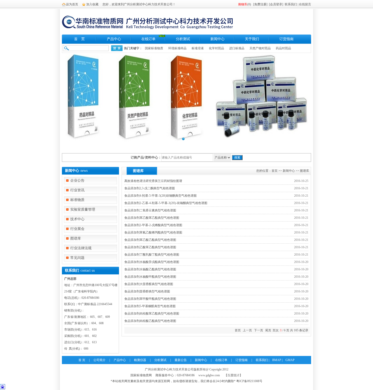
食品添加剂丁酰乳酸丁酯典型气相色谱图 (151, 254)
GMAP (290, 360)
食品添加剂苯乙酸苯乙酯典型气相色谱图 (151, 218)
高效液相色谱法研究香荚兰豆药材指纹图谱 (153, 181)
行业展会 (77, 229)
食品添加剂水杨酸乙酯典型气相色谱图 (150, 269)
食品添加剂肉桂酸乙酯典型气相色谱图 (150, 321)
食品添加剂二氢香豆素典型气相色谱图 (150, 210)
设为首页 (72, 4)
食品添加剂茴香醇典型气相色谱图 (147, 291)
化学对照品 (216, 48)
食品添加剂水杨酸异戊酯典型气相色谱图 (151, 262)
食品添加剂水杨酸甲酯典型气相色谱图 (150, 276)
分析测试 (183, 39)
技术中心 (77, 219)
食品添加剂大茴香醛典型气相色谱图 (148, 284)
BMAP (276, 360)
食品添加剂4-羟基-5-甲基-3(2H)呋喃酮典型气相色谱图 (160, 195)
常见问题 (77, 258)
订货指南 (286, 39)
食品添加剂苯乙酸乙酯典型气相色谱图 (150, 240)
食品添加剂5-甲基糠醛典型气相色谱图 (150, 306)
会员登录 (276, 4)
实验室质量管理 (82, 209)
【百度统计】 (233, 375)
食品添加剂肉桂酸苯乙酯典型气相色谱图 (151, 313)
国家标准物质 (154, 48)
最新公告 (181, 360)
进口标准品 (236, 48)
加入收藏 (92, 4)
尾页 (268, 330)
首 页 (79, 39)
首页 (275, 171)
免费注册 (260, 4)
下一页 (258, 330)
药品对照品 (283, 48)
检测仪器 (140, 360)
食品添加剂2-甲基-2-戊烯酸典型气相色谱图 (153, 225)
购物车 (242, 4)
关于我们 (252, 39)
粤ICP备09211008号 (249, 381)
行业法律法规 (81, 248)
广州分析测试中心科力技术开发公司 (169, 369)
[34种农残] (186, 98)
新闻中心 (217, 39)
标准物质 (77, 200)
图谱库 (75, 238)
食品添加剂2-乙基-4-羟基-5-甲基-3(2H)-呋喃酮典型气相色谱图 (165, 203)
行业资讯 (77, 190)
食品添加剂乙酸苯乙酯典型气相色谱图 (150, 247)
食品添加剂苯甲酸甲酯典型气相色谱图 (150, 299)
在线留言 (305, 4)
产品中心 (114, 39)
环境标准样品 (177, 48)
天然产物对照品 (260, 48)
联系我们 (291, 4)
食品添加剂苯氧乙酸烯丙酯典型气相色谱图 (153, 232)
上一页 (247, 330)
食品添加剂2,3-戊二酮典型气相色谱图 (149, 188)
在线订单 (148, 39)
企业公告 (77, 180)
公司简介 (99, 360)
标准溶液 (198, 48)
